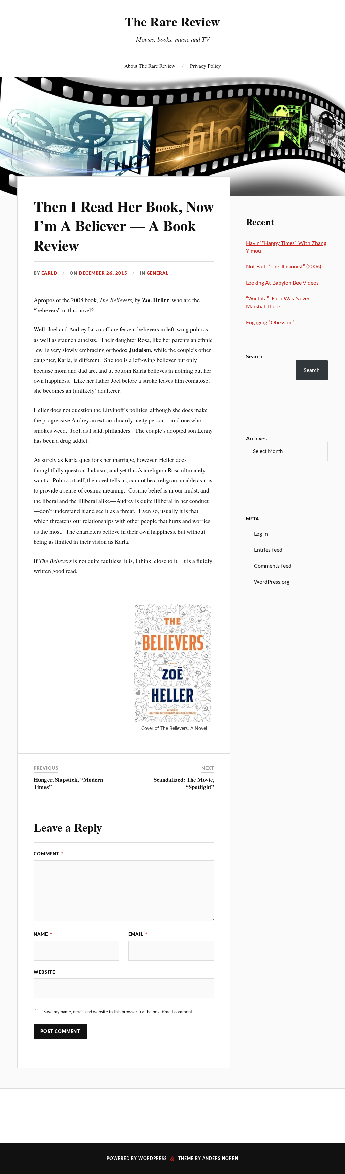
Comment (49, 854)
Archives (256, 438)
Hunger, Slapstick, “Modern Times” (68, 783)
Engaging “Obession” (270, 322)
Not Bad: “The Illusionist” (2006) (283, 266)
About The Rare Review (149, 65)
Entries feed (268, 550)
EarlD (49, 273)
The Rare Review (172, 21)
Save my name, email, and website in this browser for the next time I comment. (118, 1012)
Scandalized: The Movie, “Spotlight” (184, 783)
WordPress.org (271, 582)
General (157, 273)
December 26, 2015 (103, 273)
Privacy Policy (205, 65)
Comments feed (272, 566)
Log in (261, 534)
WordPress (152, 1158)
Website (44, 972)
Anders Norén (220, 1158)
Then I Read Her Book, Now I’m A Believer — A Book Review (124, 225)
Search (254, 356)
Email (138, 934)
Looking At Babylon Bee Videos (282, 283)
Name (43, 934)
